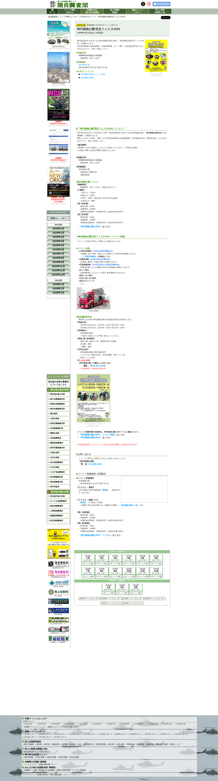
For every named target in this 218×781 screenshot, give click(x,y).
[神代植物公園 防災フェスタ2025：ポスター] (156, 56)
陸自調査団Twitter (58, 568)
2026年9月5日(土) (58, 47)
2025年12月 (58, 274)
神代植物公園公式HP (90, 226)
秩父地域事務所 (56, 520)
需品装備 (130, 744)
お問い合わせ (42, 775)
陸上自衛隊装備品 (114, 11)
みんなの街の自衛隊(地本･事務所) (40, 767)
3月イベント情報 (115, 563)
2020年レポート (106, 734)
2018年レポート (136, 734)
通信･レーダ (175, 744)
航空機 (64, 744)
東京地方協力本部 (57, 394)
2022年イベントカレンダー (155, 598)
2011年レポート (60, 737)
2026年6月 (97, 724)
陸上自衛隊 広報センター (58, 624)
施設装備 (140, 744)
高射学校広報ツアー (47, 764)
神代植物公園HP (87, 78)
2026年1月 (58, 284)
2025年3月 (58, 237)
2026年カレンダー (108, 587)
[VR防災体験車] (94, 298)
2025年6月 (58, 249)
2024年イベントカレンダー (111, 598)
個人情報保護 (56, 775)
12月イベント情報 (156, 576)
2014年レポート (181, 734)
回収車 (39, 744)
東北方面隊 (74, 757)
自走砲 (72, 744)
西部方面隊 (51, 757)
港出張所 (54, 414)
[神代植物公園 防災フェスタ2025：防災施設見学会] (94, 398)
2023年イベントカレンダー (133, 598)
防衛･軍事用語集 (64, 770)
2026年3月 (58, 292)
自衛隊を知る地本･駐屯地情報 (92, 11)
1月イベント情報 (88, 563)
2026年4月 (70, 724)
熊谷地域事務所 (56, 506)
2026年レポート (30, 734)
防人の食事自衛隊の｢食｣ (160, 11)
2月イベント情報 (102, 563)
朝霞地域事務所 (56, 516)
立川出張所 (54, 467)
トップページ (29, 775)
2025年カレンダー (88, 558)
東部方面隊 (28, 757)
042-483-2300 (98, 366)
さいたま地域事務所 (58, 501)
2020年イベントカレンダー (133, 603)
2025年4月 (58, 241)
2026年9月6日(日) (58, 84)
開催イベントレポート (137, 11)
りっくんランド (30, 764)
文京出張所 (54, 457)
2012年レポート (45, 737)
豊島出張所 (54, 433)
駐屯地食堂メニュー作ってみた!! (37, 751)
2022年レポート (75, 734)
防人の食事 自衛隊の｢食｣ (36, 749)
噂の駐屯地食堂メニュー (36, 754)
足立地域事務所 (56, 462)
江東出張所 (54, 453)
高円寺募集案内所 (57, 448)
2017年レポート (151, 734)
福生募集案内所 (56, 482)
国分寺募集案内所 (57, 409)
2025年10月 (58, 266)
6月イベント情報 (156, 563)
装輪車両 (55, 744)
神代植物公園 (84, 65)
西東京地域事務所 (57, 404)
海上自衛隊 (58, 605)
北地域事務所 (55, 438)
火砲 (79, 744)
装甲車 (47, 744)
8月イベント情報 (102, 576)
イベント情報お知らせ (69, 11)
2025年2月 (58, 232)
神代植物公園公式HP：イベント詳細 (98, 434)
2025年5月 (58, 245)
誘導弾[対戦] (101, 744)
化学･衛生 (120, 744)
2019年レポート (121, 734)
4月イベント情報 (129, 563)
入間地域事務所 (56, 511)
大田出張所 (54, 418)
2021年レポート (90, 734)
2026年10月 (153, 724)
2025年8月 (58, 257)
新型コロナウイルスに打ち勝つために (63, 727)
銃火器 (111, 744)
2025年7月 (58, 253)
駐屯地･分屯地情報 (47, 770)
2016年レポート (166, 734)
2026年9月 (139, 724)
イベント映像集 (79, 770)
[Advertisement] (122, 102)
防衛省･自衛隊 (58, 586)
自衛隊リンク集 (30, 770)
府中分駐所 (54, 487)
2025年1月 (58, 228)
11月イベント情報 (142, 576)
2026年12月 (181, 724)
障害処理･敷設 (162, 744)
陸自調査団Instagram (58, 577)
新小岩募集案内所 (57, 399)
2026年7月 (111, 724)
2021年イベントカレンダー (111, 603)
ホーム (52, 12)
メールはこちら (162, 4)
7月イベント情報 (88, 576)
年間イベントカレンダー (36, 718)
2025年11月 (58, 270)
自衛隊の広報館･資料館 (35, 762)
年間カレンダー (58, 218)
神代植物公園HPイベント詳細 (93, 74)
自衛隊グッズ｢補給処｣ (58, 642)
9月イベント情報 (115, 576)
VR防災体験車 (90, 256)
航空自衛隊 (58, 614)
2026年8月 (125, 724)
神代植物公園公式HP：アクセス (95, 535)
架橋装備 (150, 744)
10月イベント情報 (129, 576)
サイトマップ (69, 775)
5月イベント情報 (142, 563)
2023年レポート (60, 734)
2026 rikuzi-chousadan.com (110, 778)
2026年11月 (167, 724)
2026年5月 (83, 724)
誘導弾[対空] (88, 744)
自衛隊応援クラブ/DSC (58, 633)
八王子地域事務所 (57, 472)
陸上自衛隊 (58, 596)
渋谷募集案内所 (56, 428)
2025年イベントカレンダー (89, 598)
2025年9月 (58, 262)
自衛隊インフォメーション (35, 727)
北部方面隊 (63, 757)
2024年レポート (45, 734)
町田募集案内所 (56, 477)
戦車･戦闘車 (29, 744)
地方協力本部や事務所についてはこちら (58, 383)
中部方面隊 (40, 757)
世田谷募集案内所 (57, 423)
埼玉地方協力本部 (57, 496)
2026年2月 (58, 288)
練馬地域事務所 (56, 443)
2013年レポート (30, 737)
